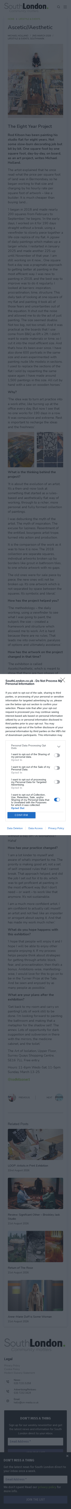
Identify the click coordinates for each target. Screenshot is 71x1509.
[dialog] (35, 754)
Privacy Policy (56, 828)
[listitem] (35, 746)
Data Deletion (15, 828)
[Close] (63, 681)
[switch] (57, 755)
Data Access (35, 828)
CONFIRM (21, 815)
